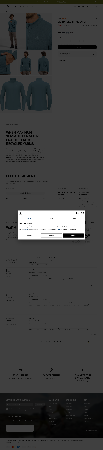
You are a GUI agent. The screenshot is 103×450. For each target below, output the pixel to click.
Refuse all (29, 235)
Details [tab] (51, 218)
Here (59, 229)
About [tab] (74, 218)
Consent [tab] (29, 218)
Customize (51, 235)
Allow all (73, 235)
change (26, 229)
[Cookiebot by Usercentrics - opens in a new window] (77, 213)
